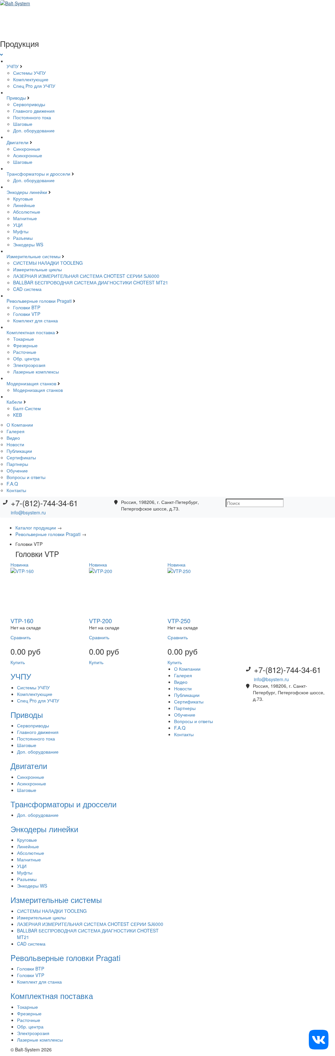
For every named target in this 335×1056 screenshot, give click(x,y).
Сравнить (20, 637)
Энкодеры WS (28, 244)
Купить (17, 662)
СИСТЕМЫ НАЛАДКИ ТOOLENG (48, 262)
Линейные (24, 205)
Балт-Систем (27, 408)
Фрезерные (25, 345)
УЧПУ (13, 66)
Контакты (16, 490)
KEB (17, 415)
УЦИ (18, 224)
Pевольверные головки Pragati (40, 301)
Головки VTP (26, 314)
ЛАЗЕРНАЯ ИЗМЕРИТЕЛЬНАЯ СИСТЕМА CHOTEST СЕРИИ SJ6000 (86, 276)
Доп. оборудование (34, 130)
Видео (13, 437)
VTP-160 (21, 620)
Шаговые (22, 124)
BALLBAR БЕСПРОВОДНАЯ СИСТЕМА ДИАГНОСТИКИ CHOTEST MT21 (90, 282)
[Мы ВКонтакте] (318, 1039)
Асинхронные (27, 155)
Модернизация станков (32, 383)
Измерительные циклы (37, 269)
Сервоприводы (29, 104)
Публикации (19, 451)
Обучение (17, 470)
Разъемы (23, 238)
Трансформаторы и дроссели (39, 173)
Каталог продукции (36, 527)
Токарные (23, 339)
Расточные (24, 352)
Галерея (16, 431)
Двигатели (18, 142)
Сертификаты (21, 457)
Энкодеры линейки (27, 192)
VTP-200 (100, 620)
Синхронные (26, 148)
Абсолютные (26, 211)
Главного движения (34, 110)
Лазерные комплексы (36, 371)
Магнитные (25, 218)
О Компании (20, 424)
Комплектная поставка (31, 332)
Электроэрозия (29, 365)
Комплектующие (30, 79)
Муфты (20, 231)
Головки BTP (26, 307)
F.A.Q (12, 483)
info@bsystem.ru (28, 512)
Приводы (17, 97)
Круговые (23, 198)
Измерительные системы (34, 256)
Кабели (15, 401)
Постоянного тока (32, 117)
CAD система (27, 289)
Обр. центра (26, 358)
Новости (15, 444)
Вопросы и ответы (26, 477)
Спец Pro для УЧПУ (34, 86)
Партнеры (17, 464)
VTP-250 (179, 620)
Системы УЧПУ (29, 72)
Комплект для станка (35, 320)
